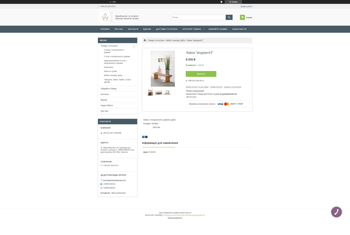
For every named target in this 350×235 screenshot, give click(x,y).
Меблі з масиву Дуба (175, 40)
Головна (105, 29)
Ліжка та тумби (110, 71)
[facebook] (143, 137)
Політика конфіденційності (194, 215)
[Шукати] (229, 17)
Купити (201, 74)
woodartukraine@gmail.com (114, 180)
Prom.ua (188, 213)
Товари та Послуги (109, 46)
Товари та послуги (156, 40)
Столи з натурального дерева (117, 56)
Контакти (133, 29)
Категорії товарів (192, 29)
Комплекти (108, 67)
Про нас (118, 29)
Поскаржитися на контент (173, 215)
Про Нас (104, 111)
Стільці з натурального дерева (114, 51)
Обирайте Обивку (217, 29)
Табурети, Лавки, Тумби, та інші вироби (117, 81)
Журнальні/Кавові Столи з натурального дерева (115, 62)
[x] (146, 137)
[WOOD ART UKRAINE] (105, 22)
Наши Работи (239, 29)
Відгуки (147, 29)
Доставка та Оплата (167, 29)
